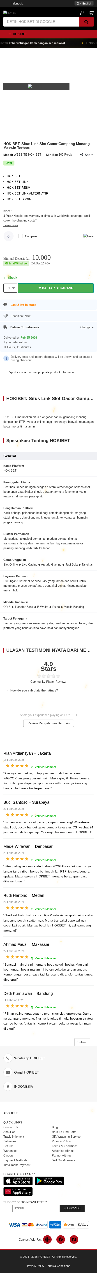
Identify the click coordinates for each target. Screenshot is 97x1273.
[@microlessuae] (47, 1239)
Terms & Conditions (58, 1266)
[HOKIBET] (10, 12)
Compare (31, 236)
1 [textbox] (9, 288)
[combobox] (84, 3)
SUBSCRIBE (72, 1208)
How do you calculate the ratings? (33, 690)
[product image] (36, 86)
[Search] (86, 22)
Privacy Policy (35, 1266)
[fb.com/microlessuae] (60, 1239)
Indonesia (17, 3)
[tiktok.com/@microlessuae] (74, 1239)
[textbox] (84, 3)
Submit (82, 1042)
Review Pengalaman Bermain (49, 723)
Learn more (10, 225)
